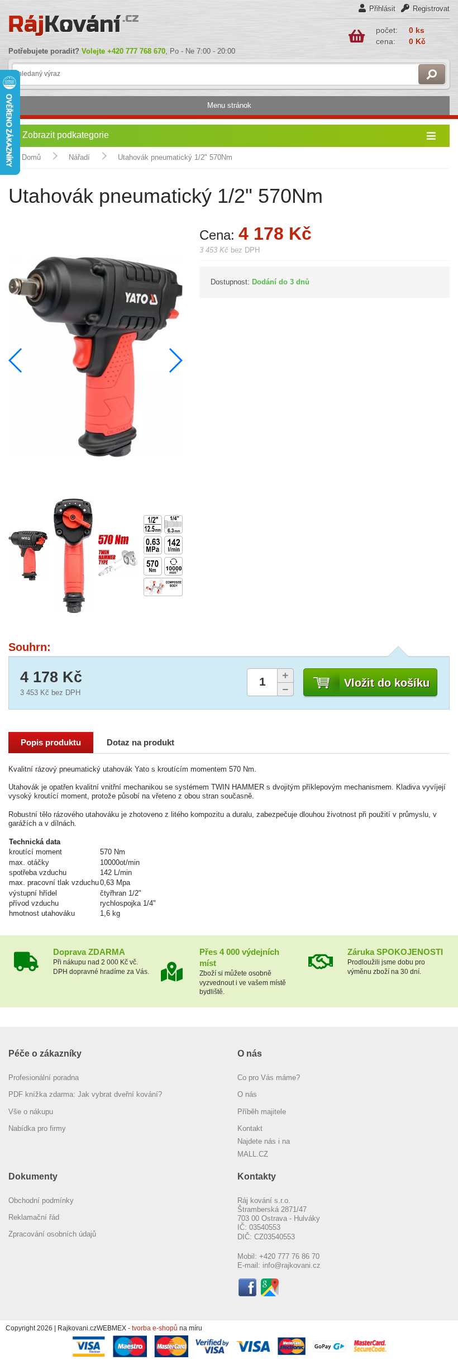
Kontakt (250, 1128)
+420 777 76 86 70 (289, 1256)
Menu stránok (229, 105)
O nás (247, 1094)
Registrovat (431, 8)
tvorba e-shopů (155, 1328)
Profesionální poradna (43, 1077)
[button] (175, 360)
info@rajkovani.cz (292, 1265)
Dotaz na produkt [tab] (140, 742)
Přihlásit (382, 8)
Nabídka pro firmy (37, 1128)
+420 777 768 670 (136, 51)
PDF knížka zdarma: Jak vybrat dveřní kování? (85, 1094)
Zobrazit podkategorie (65, 135)
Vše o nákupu (30, 1111)
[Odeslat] (431, 74)
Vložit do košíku (387, 683)
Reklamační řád (33, 1217)
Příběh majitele (261, 1111)
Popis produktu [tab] (51, 742)
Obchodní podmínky (41, 1200)
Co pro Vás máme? (268, 1077)
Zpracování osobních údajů (52, 1234)
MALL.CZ (252, 1154)
